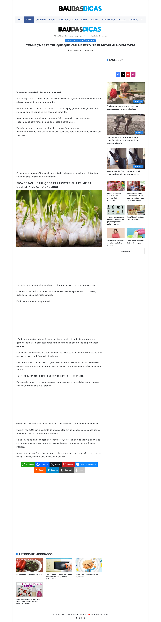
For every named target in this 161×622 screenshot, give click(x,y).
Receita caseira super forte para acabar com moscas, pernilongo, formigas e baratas (28, 601)
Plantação (90, 41)
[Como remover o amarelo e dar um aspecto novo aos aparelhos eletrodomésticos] (59, 565)
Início (57, 36)
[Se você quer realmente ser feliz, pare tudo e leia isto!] (116, 233)
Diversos (133, 20)
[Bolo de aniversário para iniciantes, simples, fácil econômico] (116, 186)
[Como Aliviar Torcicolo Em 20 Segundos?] (89, 565)
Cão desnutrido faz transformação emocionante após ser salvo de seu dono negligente (123, 140)
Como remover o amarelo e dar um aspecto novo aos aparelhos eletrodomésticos (59, 577)
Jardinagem (78, 41)
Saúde (52, 20)
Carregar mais (125, 251)
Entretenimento (89, 20)
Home (20, 20)
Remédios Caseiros (68, 20)
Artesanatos (108, 20)
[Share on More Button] (76, 470)
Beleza (122, 20)
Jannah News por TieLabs (99, 614)
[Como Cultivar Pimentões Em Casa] (29, 565)
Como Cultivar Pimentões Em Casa (29, 575)
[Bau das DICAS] (80, 8)
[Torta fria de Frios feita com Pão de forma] (136, 210)
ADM (70, 50)
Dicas (29, 20)
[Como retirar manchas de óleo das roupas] (136, 233)
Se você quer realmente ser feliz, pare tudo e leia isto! (115, 243)
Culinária (41, 20)
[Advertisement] (59, 74)
